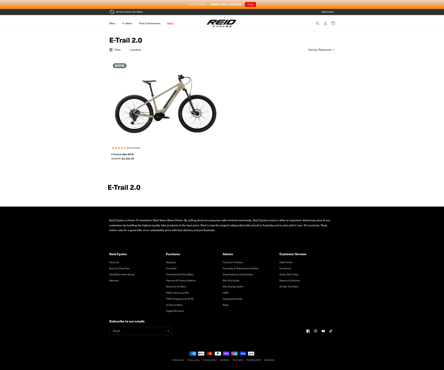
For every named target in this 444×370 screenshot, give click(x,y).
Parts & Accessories (149, 23)
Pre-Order (171, 268)
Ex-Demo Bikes (174, 305)
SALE (170, 23)
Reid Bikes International (121, 274)
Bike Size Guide (231, 280)
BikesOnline (269, 359)
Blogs (226, 305)
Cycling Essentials (232, 299)
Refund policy (178, 359)
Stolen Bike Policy (288, 274)
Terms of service (210, 359)
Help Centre (327, 11)
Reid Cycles (238, 359)
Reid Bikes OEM (254, 359)
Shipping (171, 262)
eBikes (128, 23)
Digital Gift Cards (175, 311)
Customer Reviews (233, 262)
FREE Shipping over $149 (180, 299)
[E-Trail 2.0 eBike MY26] (165, 102)
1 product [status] (135, 49)
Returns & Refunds (289, 280)
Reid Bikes (224, 359)
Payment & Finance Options (181, 280)
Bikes (112, 23)
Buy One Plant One (119, 268)
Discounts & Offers (176, 286)
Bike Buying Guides (233, 286)
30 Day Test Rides (288, 286)
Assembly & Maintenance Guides (240, 268)
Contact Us (285, 268)
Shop (250, 4)
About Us (114, 262)
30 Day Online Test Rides (129, 11)
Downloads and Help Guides (238, 274)
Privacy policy (193, 359)
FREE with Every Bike (177, 293)
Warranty (114, 280)
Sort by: (320, 50)
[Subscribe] (168, 331)
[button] (113, 23)
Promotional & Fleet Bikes (180, 274)
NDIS (226, 293)
